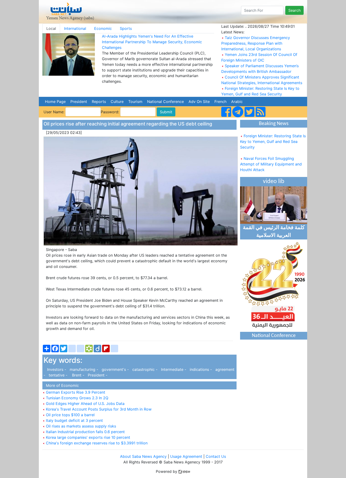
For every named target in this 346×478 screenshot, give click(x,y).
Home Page (55, 101)
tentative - (57, 375)
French (220, 101)
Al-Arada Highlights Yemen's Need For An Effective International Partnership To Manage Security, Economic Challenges (152, 42)
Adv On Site (199, 101)
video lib (273, 181)
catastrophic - (144, 369)
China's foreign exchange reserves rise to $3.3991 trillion (96, 443)
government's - (114, 369)
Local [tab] (51, 28)
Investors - (55, 369)
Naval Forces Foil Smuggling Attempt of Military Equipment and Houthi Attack (271, 160)
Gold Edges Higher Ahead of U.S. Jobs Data (85, 403)
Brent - (76, 375)
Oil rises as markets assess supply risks (80, 426)
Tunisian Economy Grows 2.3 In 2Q (76, 398)
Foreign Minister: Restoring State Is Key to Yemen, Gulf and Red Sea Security (273, 138)
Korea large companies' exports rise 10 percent (87, 437)
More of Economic (61, 385)
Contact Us (216, 456)
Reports (98, 101)
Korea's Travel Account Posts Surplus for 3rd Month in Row (98, 409)
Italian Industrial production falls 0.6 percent (85, 431)
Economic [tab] (103, 28)
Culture (117, 101)
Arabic (237, 101)
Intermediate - (173, 369)
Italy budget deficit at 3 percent (74, 420)
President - (96, 375)
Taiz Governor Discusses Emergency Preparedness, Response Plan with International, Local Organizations (255, 43)
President (78, 101)
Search (294, 10)
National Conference (165, 101)
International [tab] (75, 28)
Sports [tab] (126, 28)
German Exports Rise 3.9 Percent (75, 392)
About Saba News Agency (144, 456)
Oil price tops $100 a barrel (70, 414)
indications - (200, 369)
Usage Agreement (186, 456)
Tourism (135, 101)
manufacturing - (83, 369)
